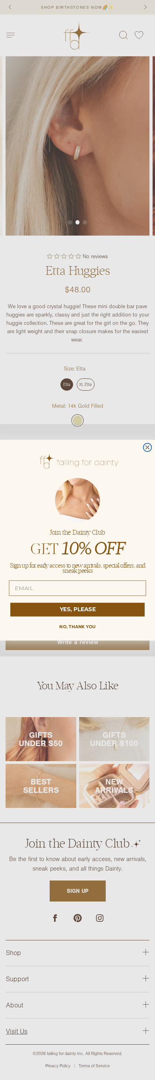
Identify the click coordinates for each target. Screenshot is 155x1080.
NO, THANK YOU (77, 626)
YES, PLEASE (78, 609)
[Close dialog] (147, 447)
